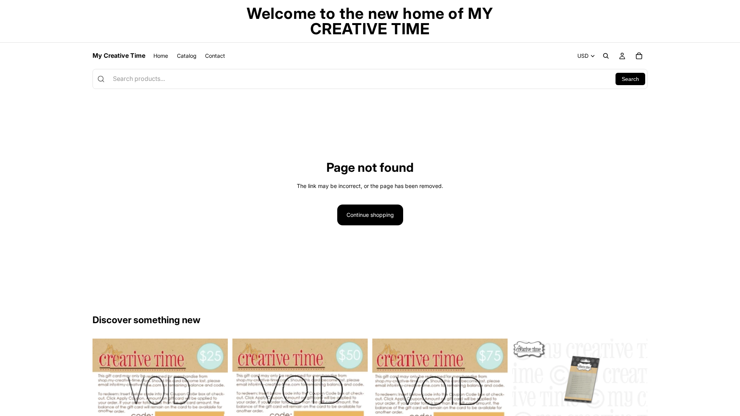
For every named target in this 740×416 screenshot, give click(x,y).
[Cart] (639, 55)
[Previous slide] (523, 380)
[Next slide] (636, 380)
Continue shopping (370, 214)
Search (630, 79)
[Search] (605, 55)
